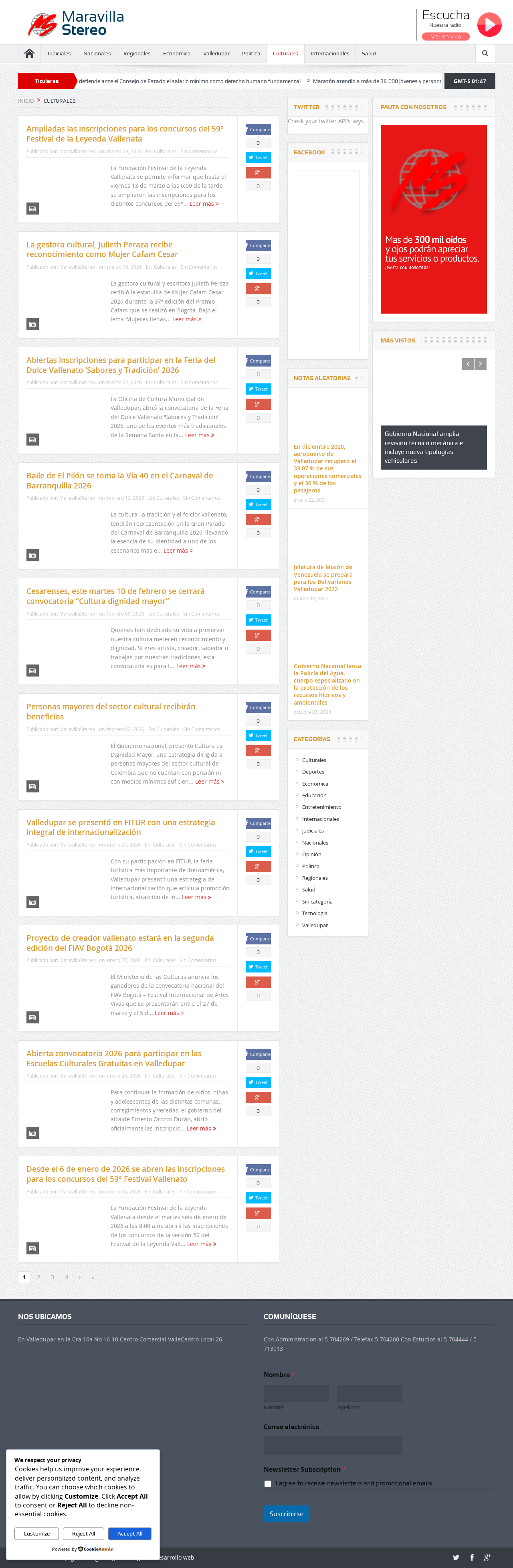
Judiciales (59, 53)
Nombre (274, 1407)
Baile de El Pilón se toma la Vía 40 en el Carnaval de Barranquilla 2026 (119, 480)
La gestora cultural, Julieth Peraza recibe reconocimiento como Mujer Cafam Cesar (102, 249)
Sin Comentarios (199, 151)
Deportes (313, 771)
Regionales (137, 53)
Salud (369, 53)
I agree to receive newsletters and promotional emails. (355, 1483)
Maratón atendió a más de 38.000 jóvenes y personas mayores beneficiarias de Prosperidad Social (379, 81)
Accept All (129, 1533)
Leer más (203, 203)
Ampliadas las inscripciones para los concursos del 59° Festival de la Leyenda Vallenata (125, 134)
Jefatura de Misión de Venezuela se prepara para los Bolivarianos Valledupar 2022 (323, 578)
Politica (251, 53)
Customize (37, 1533)
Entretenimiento (321, 806)
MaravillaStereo (77, 151)
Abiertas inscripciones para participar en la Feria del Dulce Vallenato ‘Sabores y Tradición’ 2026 (120, 365)
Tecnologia (314, 913)
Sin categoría (317, 901)
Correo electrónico (293, 1426)
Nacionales (97, 53)
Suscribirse (287, 1513)
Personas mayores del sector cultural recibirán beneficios (111, 711)
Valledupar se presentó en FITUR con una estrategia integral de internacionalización (120, 827)
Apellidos (348, 1407)
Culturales (285, 53)
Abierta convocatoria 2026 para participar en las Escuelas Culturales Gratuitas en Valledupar (114, 1058)
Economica (177, 53)
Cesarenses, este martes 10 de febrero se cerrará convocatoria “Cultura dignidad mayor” (115, 596)
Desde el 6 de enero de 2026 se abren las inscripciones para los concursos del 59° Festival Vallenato (125, 1174)
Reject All (83, 1533)
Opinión (311, 854)
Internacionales (330, 53)
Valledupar (216, 53)
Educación (314, 795)
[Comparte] (258, 172)
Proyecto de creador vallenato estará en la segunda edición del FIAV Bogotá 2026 (120, 943)
